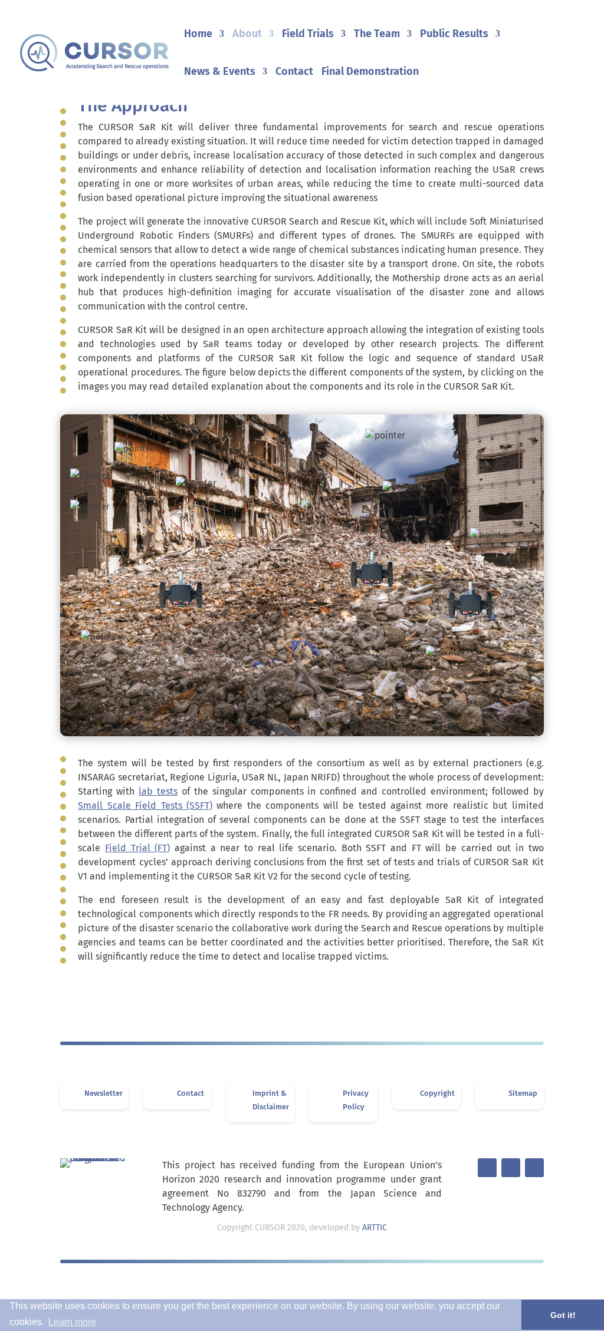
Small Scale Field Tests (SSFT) (145, 805)
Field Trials (308, 34)
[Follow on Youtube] (534, 1167)
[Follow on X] (487, 1167)
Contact (294, 72)
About (247, 34)
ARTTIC (374, 1228)
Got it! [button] (563, 1315)
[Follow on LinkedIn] (510, 1167)
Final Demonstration (370, 72)
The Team (377, 34)
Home (198, 34)
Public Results (454, 34)
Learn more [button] (72, 1322)
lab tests (158, 791)
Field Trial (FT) (137, 848)
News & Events (219, 72)
